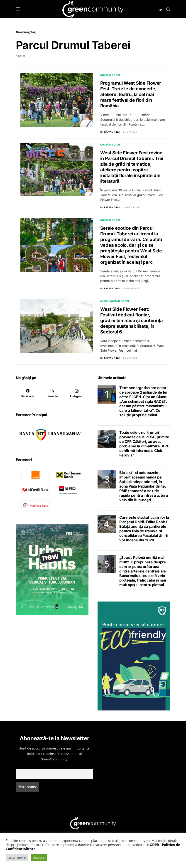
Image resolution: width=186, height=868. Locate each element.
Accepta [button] (38, 858)
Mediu (104, 301)
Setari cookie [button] (17, 858)
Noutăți (105, 74)
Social (116, 74)
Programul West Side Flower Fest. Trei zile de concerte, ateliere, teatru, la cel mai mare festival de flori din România (130, 94)
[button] (18, 9)
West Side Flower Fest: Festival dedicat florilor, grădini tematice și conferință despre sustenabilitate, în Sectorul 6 (131, 320)
